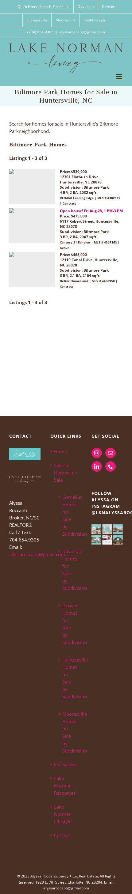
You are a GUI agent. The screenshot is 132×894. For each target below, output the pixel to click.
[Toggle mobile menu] (119, 76)
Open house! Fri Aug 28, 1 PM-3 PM (91, 210)
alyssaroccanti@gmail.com (82, 32)
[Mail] (110, 453)
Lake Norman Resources (65, 785)
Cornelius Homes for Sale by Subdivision (69, 515)
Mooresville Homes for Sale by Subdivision (69, 732)
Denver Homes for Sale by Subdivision (69, 623)
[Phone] (110, 466)
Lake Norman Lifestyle (63, 814)
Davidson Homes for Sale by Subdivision (69, 569)
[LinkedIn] (96, 466)
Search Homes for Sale (65, 472)
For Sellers (65, 764)
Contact (62, 835)
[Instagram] (96, 453)
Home (60, 451)
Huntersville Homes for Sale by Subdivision (69, 678)
